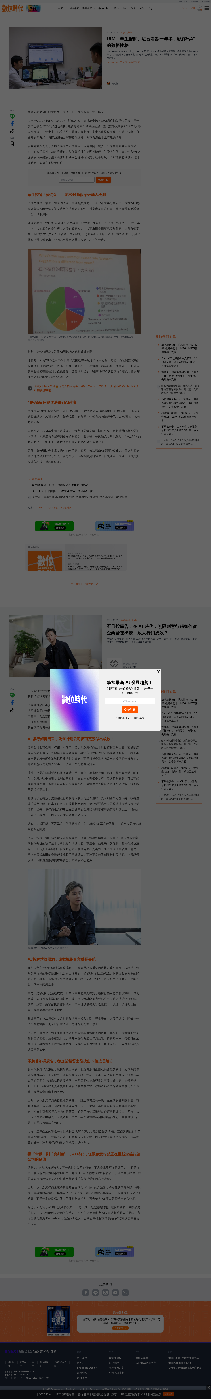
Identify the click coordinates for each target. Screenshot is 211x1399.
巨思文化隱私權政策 (135, 718)
